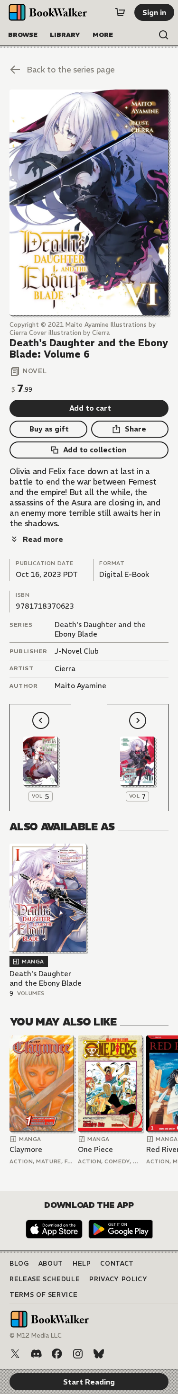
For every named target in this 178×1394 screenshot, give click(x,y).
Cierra (65, 668)
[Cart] (120, 12)
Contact (117, 1263)
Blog (19, 1263)
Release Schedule (44, 1279)
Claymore (25, 1149)
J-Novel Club (77, 651)
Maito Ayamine (80, 685)
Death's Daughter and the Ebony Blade (45, 978)
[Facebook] (57, 1353)
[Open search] (163, 35)
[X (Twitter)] (15, 1353)
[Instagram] (78, 1353)
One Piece (95, 1149)
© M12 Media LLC (35, 1335)
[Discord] (36, 1353)
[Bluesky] (98, 1353)
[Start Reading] (89, 202)
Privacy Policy (118, 1279)
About (50, 1263)
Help (82, 1263)
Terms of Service (43, 1295)
